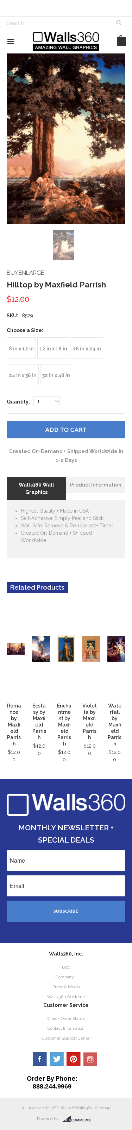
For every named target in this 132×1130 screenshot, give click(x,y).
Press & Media (66, 986)
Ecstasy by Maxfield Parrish (39, 721)
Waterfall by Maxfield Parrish (114, 725)
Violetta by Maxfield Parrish (89, 721)
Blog (66, 967)
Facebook (40, 1059)
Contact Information (66, 1028)
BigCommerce (78, 1119)
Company (65, 977)
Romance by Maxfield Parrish (14, 725)
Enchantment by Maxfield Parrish (64, 725)
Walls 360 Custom (64, 996)
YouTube (90, 1059)
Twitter (57, 1059)
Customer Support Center (66, 1038)
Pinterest (74, 1059)
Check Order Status (66, 1018)
